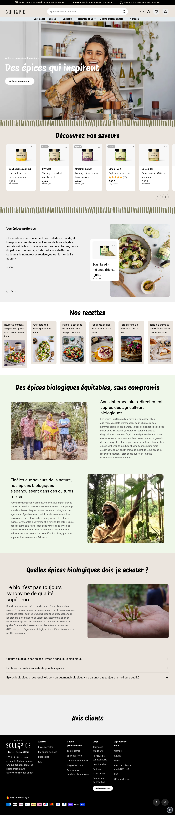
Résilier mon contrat (103, 788)
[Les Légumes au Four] (21, 155)
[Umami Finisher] (87, 155)
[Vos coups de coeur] (156, 12)
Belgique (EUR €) (18, 797)
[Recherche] (124, 11)
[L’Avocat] (54, 155)
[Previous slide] (158, 197)
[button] (170, 810)
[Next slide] (165, 197)
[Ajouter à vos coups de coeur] (33, 147)
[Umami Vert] (120, 155)
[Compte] (148, 11)
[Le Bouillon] (154, 155)
